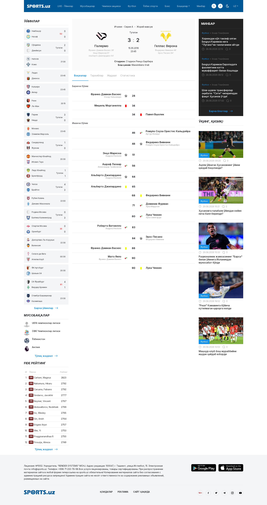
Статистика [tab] (127, 75)
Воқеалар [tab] (80, 75)
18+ (200, 493)
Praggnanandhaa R (41, 436)
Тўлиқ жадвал (44, 355)
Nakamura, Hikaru (41, 383)
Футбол (132, 6)
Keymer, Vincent (40, 401)
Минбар (201, 6)
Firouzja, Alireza (40, 442)
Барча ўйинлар (43, 308)
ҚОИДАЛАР (106, 491)
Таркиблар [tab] (96, 75)
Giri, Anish (37, 418)
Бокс (167, 6)
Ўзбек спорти (150, 6)
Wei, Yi (35, 430)
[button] (220, 6)
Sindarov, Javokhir (41, 395)
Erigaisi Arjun (38, 424)
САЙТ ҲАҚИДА (141, 491)
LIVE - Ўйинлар (65, 6)
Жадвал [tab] (112, 75)
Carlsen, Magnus (40, 377)
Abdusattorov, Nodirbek (44, 407)
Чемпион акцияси (111, 6)
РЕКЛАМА (123, 491)
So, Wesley (38, 413)
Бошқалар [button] (182, 6)
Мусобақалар (87, 6)
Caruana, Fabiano (41, 389)
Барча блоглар (218, 111)
